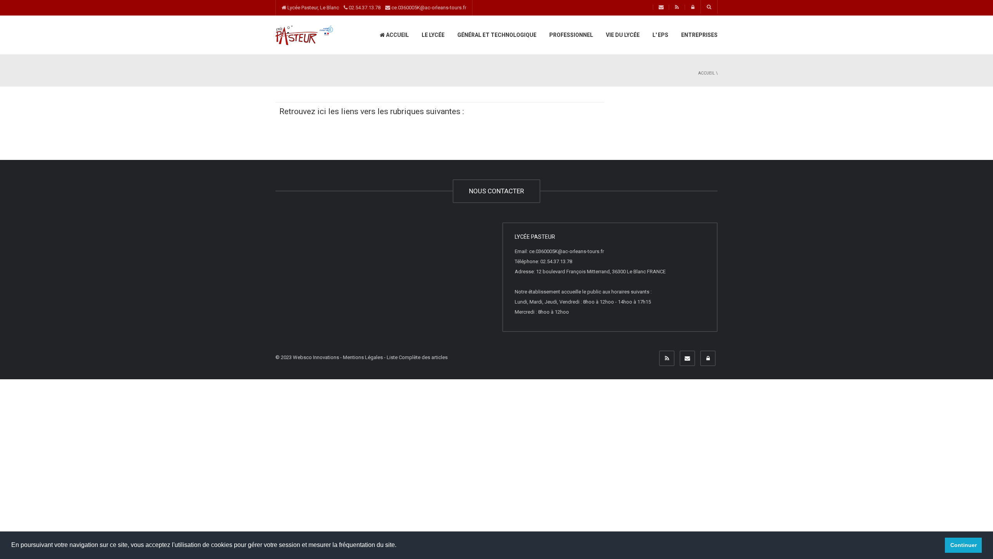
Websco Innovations (316, 357)
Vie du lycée (622, 35)
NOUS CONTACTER (496, 191)
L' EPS (659, 35)
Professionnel (570, 35)
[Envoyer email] (687, 358)
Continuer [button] (963, 545)
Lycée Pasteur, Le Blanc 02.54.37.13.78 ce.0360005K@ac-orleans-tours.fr (376, 7)
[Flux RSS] (667, 358)
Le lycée (432, 35)
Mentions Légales (363, 357)
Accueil (397, 35)
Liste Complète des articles (417, 357)
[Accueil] (304, 35)
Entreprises (699, 35)
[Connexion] (708, 358)
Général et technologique (496, 35)
